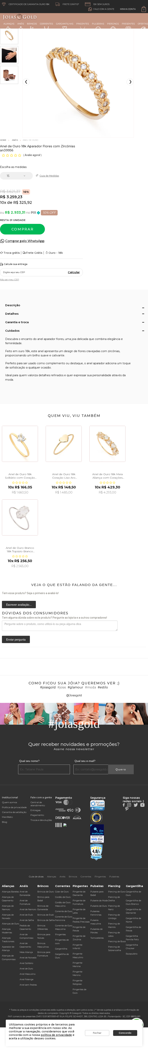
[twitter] (136, 804)
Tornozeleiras (97, 938)
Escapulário (131, 953)
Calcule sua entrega (15, 264)
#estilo (103, 687)
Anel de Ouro (26, 968)
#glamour (75, 687)
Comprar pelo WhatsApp (25, 241)
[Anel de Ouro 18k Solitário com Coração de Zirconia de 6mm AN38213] (20, 444)
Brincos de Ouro (45, 891)
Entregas (35, 810)
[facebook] (124, 804)
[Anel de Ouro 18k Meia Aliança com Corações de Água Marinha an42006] (107, 444)
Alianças (8, 23)
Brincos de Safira (46, 920)
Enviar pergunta (16, 639)
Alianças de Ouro (10, 923)
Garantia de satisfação (14, 812)
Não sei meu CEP (9, 279)
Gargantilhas (64, 23)
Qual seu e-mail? (85, 760)
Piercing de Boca (117, 941)
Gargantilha (61, 948)
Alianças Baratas (10, 891)
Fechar (97, 1032)
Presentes (128, 23)
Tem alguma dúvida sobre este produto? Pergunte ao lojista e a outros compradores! (54, 617)
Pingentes (82, 23)
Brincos (32, 23)
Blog (4, 821)
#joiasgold (48, 687)
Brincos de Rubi (45, 914)
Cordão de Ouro (63, 897)
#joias (61, 687)
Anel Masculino (27, 974)
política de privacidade (56, 1035)
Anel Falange (26, 979)
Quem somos (9, 802)
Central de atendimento (37, 804)
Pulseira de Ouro (98, 906)
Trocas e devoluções (41, 820)
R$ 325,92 (22, 202)
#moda (90, 687)
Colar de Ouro (62, 891)
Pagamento (37, 815)
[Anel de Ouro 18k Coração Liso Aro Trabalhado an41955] (64, 444)
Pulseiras (98, 23)
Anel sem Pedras (28, 984)
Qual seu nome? (29, 760)
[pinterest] (126, 808)
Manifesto (7, 816)
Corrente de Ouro (63, 911)
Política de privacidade (14, 807)
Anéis (20, 23)
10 (3, 202)
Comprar (22, 229)
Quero (121, 769)
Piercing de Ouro (116, 891)
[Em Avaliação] (97, 833)
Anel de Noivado (28, 957)
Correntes (46, 23)
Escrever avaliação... (19, 604)
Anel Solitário (26, 963)
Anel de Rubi (26, 914)
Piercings (113, 23)
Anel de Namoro (28, 909)
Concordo (125, 1032)
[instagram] (129, 804)
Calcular (74, 272)
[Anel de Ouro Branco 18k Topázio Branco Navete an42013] (20, 517)
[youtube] (142, 804)
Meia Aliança (26, 952)
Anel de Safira (27, 920)
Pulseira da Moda (99, 900)
